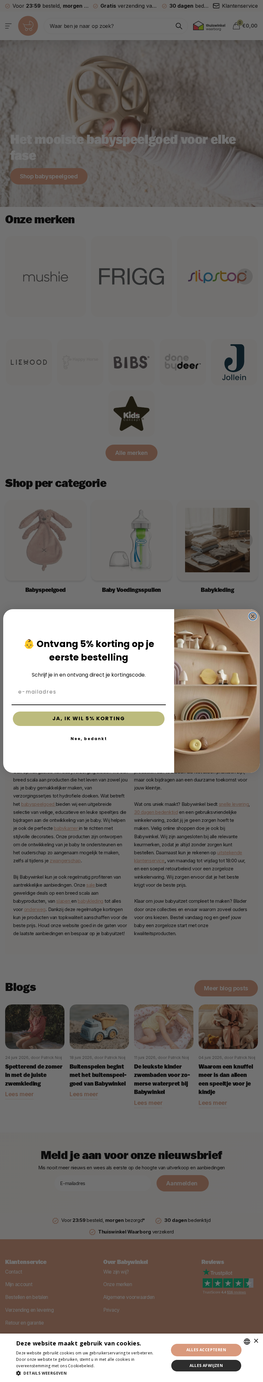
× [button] (255, 1341)
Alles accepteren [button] (206, 1349)
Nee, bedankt (89, 738)
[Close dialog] (253, 616)
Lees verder (107, 1366)
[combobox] (247, 1341)
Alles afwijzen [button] (206, 1365)
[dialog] (131, 1358)
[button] (90, 1373)
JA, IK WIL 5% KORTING (88, 718)
